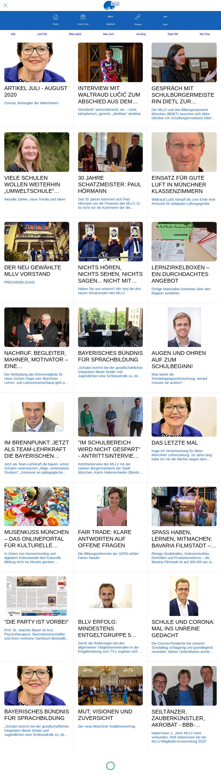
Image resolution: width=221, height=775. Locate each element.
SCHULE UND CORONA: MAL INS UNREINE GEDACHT (183, 628)
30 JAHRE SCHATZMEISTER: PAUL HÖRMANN (109, 184)
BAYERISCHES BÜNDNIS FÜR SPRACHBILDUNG (110, 356)
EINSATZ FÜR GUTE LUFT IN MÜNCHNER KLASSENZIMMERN (179, 184)
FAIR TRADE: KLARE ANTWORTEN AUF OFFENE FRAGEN (104, 538)
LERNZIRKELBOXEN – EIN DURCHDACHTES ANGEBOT (180, 274)
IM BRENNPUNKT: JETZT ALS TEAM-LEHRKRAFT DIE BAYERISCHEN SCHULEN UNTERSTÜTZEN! (36, 449)
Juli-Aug (141, 34)
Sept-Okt (173, 34)
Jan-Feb (42, 34)
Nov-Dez (205, 34)
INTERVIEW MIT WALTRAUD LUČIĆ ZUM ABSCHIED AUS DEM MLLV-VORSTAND (109, 95)
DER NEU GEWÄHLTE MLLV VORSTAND (32, 270)
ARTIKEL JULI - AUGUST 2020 (35, 91)
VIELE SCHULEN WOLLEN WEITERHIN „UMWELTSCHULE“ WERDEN (32, 184)
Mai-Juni (108, 34)
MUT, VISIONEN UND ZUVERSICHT (105, 714)
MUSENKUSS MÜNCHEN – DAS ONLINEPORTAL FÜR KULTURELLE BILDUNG (36, 539)
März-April (75, 34)
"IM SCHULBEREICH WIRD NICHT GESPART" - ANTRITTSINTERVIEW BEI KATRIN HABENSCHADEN (109, 449)
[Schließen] (5, 5)
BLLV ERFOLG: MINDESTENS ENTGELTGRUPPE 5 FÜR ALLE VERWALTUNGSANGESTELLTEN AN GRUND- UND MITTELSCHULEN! (110, 628)
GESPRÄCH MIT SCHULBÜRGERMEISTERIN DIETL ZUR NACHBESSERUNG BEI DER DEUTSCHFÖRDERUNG (183, 95)
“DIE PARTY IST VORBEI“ (36, 622)
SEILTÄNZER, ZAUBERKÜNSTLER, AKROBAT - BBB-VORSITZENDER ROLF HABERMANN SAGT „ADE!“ (181, 718)
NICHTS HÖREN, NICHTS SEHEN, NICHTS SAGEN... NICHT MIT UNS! (110, 274)
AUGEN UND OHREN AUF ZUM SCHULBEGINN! (179, 359)
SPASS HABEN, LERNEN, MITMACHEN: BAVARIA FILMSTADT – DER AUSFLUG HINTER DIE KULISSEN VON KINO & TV (182, 539)
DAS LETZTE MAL (175, 443)
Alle (13, 34)
